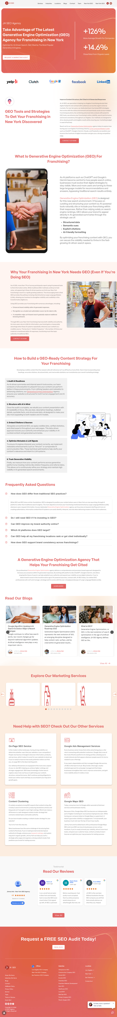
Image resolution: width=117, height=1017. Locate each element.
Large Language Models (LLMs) (99, 129)
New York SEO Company (39, 972)
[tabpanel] (23, 694)
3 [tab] (52, 709)
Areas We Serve (9, 975)
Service (7, 992)
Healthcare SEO (63, 989)
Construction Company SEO (66, 972)
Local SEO (61, 991)
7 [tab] (63, 709)
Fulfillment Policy (10, 986)
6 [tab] (60, 709)
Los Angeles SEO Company (40, 969)
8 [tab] (65, 709)
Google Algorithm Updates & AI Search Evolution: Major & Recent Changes (21, 628)
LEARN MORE (58, 586)
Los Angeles (89, 970)
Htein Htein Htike (73, 881)
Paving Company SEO (64, 997)
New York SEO (88, 3)
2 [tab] (49, 709)
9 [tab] (68, 709)
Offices (38, 966)
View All (103, 663)
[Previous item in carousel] (7, 632)
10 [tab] (71, 709)
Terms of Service (10, 997)
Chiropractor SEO (63, 969)
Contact (72, 3)
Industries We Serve (11, 978)
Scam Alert (8, 1000)
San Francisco (89, 977)
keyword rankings (37, 833)
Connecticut (89, 981)
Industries (49, 3)
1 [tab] (46, 709)
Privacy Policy (9, 989)
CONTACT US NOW (20, 338)
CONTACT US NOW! (69, 140)
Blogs (65, 3)
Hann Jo (49, 882)
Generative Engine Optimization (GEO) (79, 198)
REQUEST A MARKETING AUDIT (16, 57)
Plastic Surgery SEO (64, 1000)
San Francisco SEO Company (40, 975)
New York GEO (100, 3)
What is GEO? (86, 626)
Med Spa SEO (62, 994)
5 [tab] (57, 709)
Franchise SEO (62, 980)
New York (88, 974)
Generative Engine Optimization (81, 126)
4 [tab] (54, 709)
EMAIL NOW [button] (58, 947)
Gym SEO (61, 986)
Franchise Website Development (68, 983)
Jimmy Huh (23, 651)
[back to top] (4, 1013)
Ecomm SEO (62, 978)
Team (79, 3)
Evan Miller (97, 882)
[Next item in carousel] (112, 632)
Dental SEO (61, 975)
